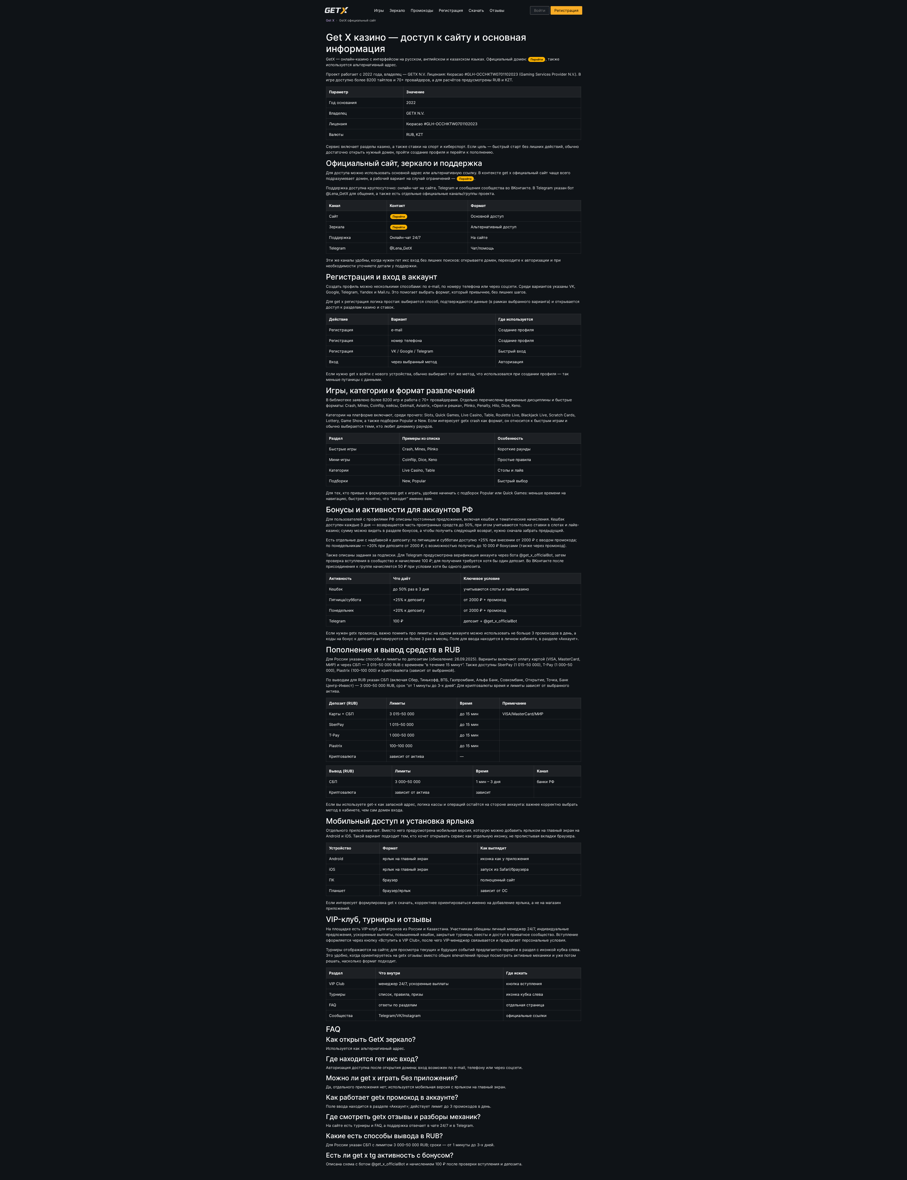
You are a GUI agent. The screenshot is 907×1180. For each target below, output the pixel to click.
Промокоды (422, 10)
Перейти (537, 59)
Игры (379, 10)
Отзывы (497, 10)
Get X (330, 20)
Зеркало (397, 10)
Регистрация (451, 10)
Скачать (476, 10)
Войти (539, 10)
